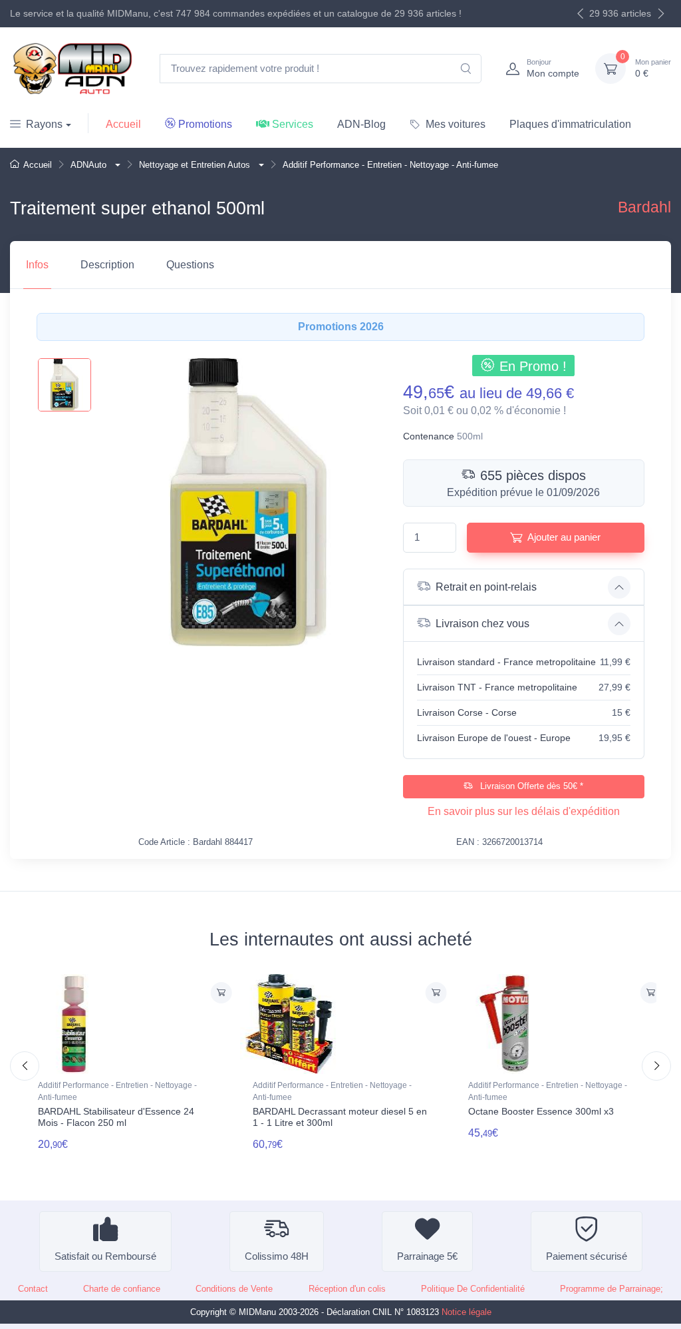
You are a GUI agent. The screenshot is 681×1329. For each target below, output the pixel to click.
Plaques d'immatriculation (570, 124)
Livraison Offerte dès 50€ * (530, 786)
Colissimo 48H (277, 1256)
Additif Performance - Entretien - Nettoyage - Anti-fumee (117, 1091)
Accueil (123, 124)
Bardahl (644, 207)
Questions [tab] (190, 264)
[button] (116, 165)
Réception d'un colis (347, 1289)
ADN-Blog (361, 124)
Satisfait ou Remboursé (105, 1256)
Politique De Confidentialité (473, 1289)
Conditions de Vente (234, 1289)
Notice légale (466, 1312)
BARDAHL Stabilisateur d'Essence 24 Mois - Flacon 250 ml (116, 1117)
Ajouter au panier (564, 537)
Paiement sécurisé (586, 1256)
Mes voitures (455, 124)
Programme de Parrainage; (611, 1289)
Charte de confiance (121, 1289)
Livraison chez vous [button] (482, 623)
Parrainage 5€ (427, 1256)
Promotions (205, 124)
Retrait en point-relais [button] (486, 587)
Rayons (44, 124)
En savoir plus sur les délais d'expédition (524, 811)
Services (292, 124)
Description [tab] (107, 264)
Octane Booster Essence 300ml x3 (541, 1111)
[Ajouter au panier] (220, 992)
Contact (33, 1289)
